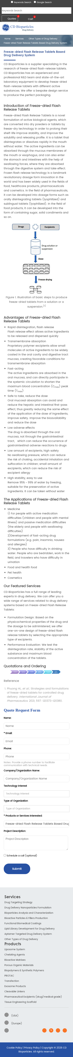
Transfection (11, 981)
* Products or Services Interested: (23, 816)
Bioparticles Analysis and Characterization (28, 913)
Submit (17, 869)
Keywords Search (22, 2)
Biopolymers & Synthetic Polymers (24, 970)
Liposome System (14, 949)
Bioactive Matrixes (14, 960)
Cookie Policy (14, 1048)
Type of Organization (16, 801)
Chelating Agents (14, 955)
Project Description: (15, 831)
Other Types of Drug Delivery (43, 38)
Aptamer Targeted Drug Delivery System (28, 934)
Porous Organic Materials (18, 965)
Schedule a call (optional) (21, 856)
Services (19, 38)
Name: (8, 718)
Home (7, 38)
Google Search (44, 2)
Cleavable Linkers (14, 991)
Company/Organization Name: (22, 771)
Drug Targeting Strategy (18, 902)
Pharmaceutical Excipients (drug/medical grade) (33, 997)
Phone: (8, 748)
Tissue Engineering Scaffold (20, 1002)
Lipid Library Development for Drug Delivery (29, 929)
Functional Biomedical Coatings (22, 923)
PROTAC (9, 976)
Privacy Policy (32, 1048)
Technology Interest (15, 786)
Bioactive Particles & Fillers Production (26, 918)
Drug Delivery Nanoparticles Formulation (27, 908)
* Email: (8, 733)
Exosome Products (15, 986)
